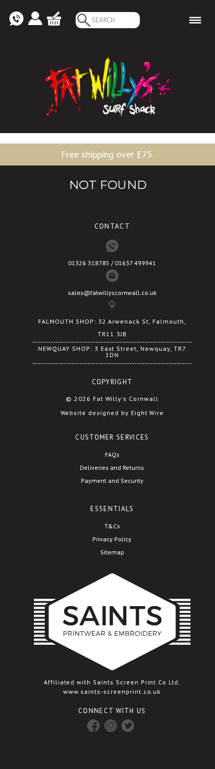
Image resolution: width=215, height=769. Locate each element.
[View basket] (54, 19)
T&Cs (112, 526)
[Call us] (16, 19)
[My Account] (35, 19)
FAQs (112, 454)
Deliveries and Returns (112, 467)
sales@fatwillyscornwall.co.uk (112, 293)
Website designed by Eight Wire (112, 413)
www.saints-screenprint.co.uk (112, 691)
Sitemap (112, 552)
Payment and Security (112, 480)
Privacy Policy (112, 539)
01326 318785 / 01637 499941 (112, 263)
